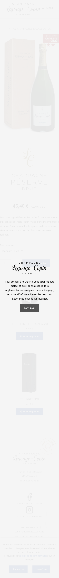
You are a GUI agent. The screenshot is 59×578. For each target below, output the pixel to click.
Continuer (29, 307)
